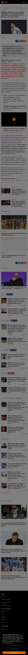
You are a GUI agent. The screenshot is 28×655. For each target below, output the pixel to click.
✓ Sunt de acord (14, 652)
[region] (14, 644)
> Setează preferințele (14, 645)
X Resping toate (14, 649)
